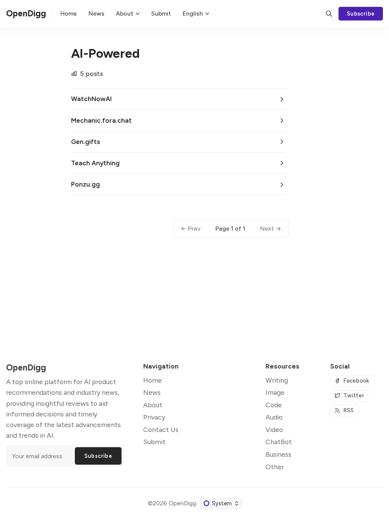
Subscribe (361, 13)
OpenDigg (182, 503)
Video (274, 430)
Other (275, 467)
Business (278, 454)
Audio (274, 417)
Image (275, 392)
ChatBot (279, 442)
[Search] (329, 14)
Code (274, 405)
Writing (277, 380)
